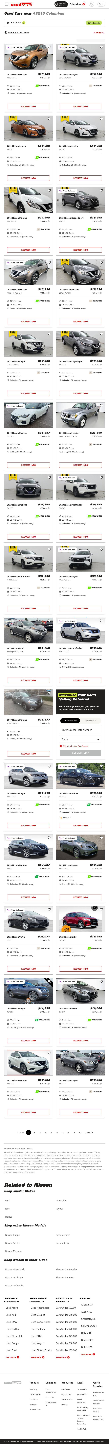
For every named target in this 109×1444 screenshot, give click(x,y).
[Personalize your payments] (49, 77)
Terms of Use (82, 1389)
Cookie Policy (82, 1429)
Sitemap (64, 1404)
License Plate (70, 720)
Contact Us (50, 1397)
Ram (7, 1208)
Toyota (59, 1208)
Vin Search (90, 720)
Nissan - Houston (65, 1277)
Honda (8, 1216)
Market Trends (66, 1399)
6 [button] (57, 1132)
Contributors (66, 1394)
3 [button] (40, 1132)
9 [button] (74, 1132)
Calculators (65, 1389)
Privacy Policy (82, 1394)
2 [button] (34, 1132)
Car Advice (33, 1399)
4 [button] (45, 1132)
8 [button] (68, 1132)
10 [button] (80, 1132)
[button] (89, 1134)
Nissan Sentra (12, 1243)
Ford (7, 1200)
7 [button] (62, 1132)
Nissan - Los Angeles (66, 1269)
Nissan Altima (63, 1235)
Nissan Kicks (62, 1243)
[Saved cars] (91, 4)
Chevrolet (61, 1200)
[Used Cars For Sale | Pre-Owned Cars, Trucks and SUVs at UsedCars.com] (21, 4)
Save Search (94, 23)
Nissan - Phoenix (14, 1285)
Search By (33, 1389)
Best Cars (33, 1404)
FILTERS (17, 23)
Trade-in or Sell (35, 1394)
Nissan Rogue (12, 1235)
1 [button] (28, 1132)
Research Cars (35, 1410)
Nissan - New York (14, 1269)
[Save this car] (49, 47)
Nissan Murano (13, 1251)
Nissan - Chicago (14, 1277)
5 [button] (51, 1132)
